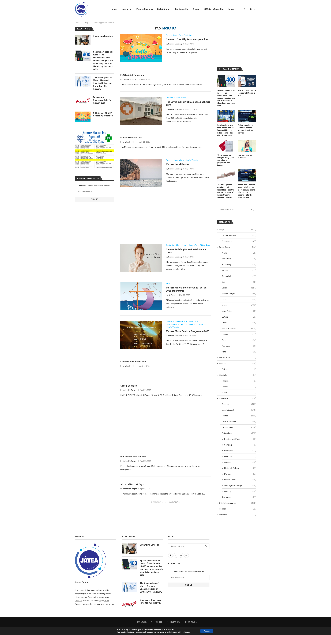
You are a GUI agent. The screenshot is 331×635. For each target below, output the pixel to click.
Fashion (239, 379)
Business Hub (182, 9)
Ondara (239, 332)
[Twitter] (245, 9)
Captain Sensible (239, 233)
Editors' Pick (237, 355)
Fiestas (239, 414)
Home (114, 9)
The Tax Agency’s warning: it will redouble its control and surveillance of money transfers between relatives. (225, 189)
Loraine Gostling (175, 44)
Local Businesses (239, 419)
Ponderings (239, 239)
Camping (240, 443)
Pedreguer (239, 344)
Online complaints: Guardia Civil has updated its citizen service (246, 127)
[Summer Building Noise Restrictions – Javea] (141, 258)
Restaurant (239, 495)
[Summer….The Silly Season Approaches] (141, 48)
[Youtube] (250, 9)
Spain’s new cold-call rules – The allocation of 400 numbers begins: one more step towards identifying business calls (226, 96)
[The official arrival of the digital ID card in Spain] (247, 79)
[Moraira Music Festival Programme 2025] (141, 334)
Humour (237, 361)
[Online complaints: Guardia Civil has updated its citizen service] (247, 114)
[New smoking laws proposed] (247, 144)
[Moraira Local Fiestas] (141, 173)
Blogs (196, 9)
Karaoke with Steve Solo (133, 361)
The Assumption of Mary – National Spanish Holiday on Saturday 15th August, (102, 83)
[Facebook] (241, 9)
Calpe (239, 280)
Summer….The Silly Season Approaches (187, 39)
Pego (239, 350)
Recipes (237, 507)
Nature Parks (240, 478)
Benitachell (239, 274)
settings (186, 632)
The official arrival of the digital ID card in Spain (247, 90)
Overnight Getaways (240, 483)
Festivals (240, 454)
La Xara (239, 315)
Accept (206, 631)
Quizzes (239, 367)
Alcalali (239, 251)
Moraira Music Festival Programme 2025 (187, 331)
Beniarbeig (239, 257)
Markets (240, 472)
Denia (239, 286)
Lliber (239, 321)
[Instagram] (247, 9)
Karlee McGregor (130, 390)
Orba (239, 338)
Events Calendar (144, 9)
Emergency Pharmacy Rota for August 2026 (102, 100)
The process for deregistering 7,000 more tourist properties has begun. (225, 158)
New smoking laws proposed (246, 154)
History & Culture (240, 466)
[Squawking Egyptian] (83, 40)
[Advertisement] (165, 215)
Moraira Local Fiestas (177, 164)
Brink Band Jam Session (133, 456)
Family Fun (240, 448)
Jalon (239, 297)
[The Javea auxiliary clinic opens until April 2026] (141, 110)
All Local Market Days (132, 484)
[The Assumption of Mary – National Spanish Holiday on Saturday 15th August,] (83, 81)
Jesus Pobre (239, 309)
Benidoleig (239, 262)
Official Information (214, 9)
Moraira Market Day (131, 137)
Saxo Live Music (128, 385)
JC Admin (172, 295)
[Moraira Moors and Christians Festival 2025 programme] (141, 296)
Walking (240, 489)
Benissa (239, 268)
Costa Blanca (237, 245)
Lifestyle (237, 373)
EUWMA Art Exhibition (132, 75)
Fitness (239, 384)
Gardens (240, 460)
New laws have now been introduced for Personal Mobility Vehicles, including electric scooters (225, 128)
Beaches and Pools (240, 437)
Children (239, 402)
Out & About (163, 9)
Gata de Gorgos (239, 291)
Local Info (126, 9)
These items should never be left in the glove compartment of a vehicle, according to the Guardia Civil (246, 189)
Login (231, 9)
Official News (239, 425)
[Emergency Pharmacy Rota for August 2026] (83, 101)
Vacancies (237, 512)
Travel (239, 390)
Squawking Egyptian (103, 36)
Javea (239, 303)
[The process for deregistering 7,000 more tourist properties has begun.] (226, 144)
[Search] (254, 9)
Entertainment (239, 408)
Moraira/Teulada (239, 326)
